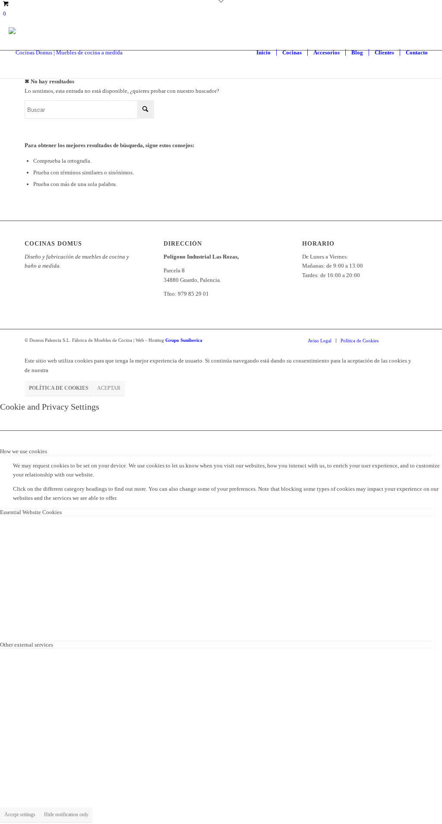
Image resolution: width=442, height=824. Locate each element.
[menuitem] (263, 52)
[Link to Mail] (410, 340)
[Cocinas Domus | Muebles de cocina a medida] (66, 52)
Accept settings (19, 814)
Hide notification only (66, 814)
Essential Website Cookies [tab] (31, 512)
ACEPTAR (108, 388)
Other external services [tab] (26, 644)
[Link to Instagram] (397, 340)
